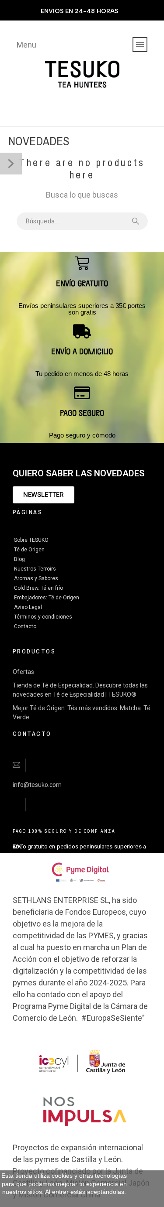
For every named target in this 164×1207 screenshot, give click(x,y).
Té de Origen (29, 550)
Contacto (25, 626)
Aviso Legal (28, 607)
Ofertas (23, 671)
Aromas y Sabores (36, 578)
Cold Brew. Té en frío (38, 588)
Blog (19, 559)
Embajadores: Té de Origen (46, 598)
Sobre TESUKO (31, 540)
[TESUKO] (82, 74)
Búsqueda (137, 221)
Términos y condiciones (43, 617)
